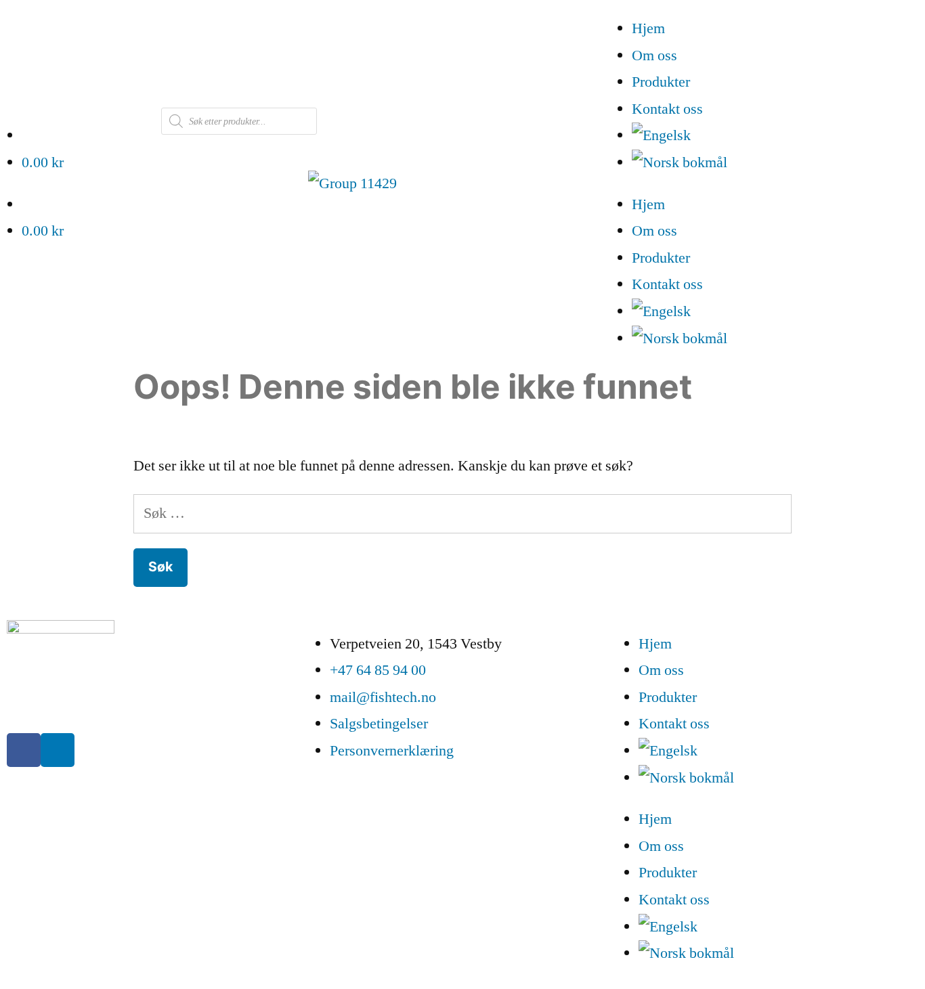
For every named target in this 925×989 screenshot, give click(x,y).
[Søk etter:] (462, 513)
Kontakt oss (667, 109)
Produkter (661, 81)
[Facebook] (24, 750)
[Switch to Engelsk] (778, 136)
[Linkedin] (57, 750)
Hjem (648, 28)
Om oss (654, 55)
